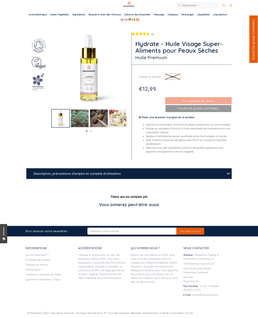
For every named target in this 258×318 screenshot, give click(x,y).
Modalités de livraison (38, 259)
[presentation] (48, 122)
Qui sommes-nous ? (36, 255)
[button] (253, 39)
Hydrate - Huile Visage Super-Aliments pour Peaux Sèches (179, 47)
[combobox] (197, 5)
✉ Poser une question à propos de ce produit (166, 117)
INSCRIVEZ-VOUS (190, 231)
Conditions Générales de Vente (43, 274)
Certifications (33, 269)
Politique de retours (36, 264)
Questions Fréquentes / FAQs (42, 279)
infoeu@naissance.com (205, 294)
